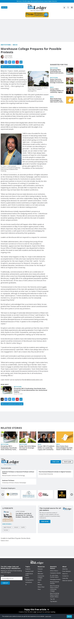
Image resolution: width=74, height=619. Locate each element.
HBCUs (15, 45)
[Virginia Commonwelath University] (28, 494)
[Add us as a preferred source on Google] (21, 62)
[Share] (5, 62)
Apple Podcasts (7, 527)
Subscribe (4, 7)
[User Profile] (64, 7)
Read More (44, 521)
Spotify (23, 527)
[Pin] (17, 62)
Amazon (16, 527)
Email (2, 575)
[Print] (2, 62)
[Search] (68, 7)
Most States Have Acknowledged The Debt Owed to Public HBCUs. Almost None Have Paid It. (56, 100)
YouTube (6, 530)
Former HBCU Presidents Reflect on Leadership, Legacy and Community (57, 90)
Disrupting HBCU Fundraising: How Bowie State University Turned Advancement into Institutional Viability (30, 390)
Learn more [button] (48, 616)
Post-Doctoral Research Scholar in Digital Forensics (55, 472)
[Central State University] (45, 494)
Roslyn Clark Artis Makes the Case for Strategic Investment (57, 81)
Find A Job (55, 462)
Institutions (6, 45)
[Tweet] (13, 62)
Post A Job (67, 462)
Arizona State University (46, 474)
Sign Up (5, 583)
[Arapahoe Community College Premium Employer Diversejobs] (61, 494)
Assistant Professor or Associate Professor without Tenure (18, 472)
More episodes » (7, 524)
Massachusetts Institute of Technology (13, 475)
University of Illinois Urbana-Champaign (14, 482)
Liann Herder (8, 56)
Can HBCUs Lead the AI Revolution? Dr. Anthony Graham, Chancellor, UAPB (24, 515)
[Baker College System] (12, 494)
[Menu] (71, 7)
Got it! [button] (69, 616)
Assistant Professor (8, 480)
